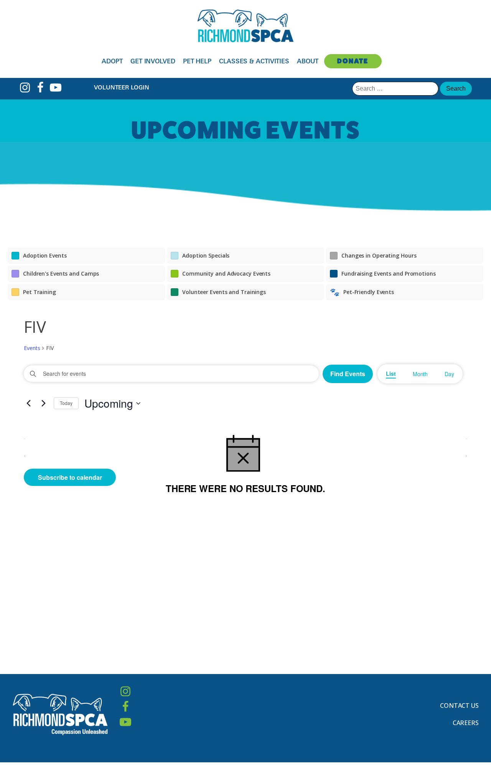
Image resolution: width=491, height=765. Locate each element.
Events (32, 348)
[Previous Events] (28, 403)
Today (66, 403)
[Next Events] (43, 403)
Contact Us (459, 705)
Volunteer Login (121, 87)
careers (466, 723)
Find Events (347, 373)
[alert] (245, 462)
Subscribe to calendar (70, 477)
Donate (352, 61)
